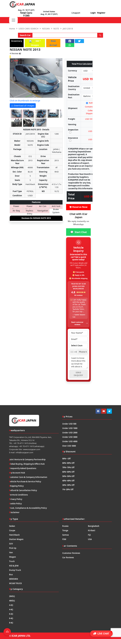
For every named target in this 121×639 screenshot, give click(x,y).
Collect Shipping (90, 112)
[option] (36, 78)
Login (93, 12)
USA (90, 539)
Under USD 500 (69, 423)
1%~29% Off (67, 489)
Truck (12, 561)
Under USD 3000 (69, 437)
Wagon (12, 557)
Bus (11, 574)
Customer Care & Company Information (28, 477)
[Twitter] (109, 411)
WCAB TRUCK (15, 583)
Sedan (12, 526)
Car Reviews (68, 557)
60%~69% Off (68, 472)
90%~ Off (66, 458)
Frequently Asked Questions (22, 468)
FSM (64, 539)
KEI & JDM (13, 565)
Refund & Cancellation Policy (23, 490)
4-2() (11, 605)
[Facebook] (98, 411)
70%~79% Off (68, 467)
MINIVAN (13, 579)
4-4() (11, 609)
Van (11, 552)
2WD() (12, 596)
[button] (101, 633)
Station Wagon (16, 539)
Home (12, 28)
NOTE (56, 28)
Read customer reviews (77, 323)
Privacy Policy (15, 499)
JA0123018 (68, 28)
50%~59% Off (68, 476)
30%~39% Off (68, 485)
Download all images (23, 105)
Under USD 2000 (69, 432)
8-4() (11, 622)
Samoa (65, 535)
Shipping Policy (16, 486)
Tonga (65, 530)
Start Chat (78, 232)
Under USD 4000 (69, 441)
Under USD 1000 (69, 428)
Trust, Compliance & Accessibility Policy (28, 508)
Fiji (89, 535)
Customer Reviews (71, 553)
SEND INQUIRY (78, 374)
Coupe (12, 530)
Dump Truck (15, 570)
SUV (11, 543)
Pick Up (12, 548)
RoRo (91, 103)
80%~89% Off (68, 463)
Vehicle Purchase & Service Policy (25, 481)
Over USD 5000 (69, 446)
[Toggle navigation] (13, 20)
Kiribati (91, 530)
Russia (65, 526)
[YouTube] (103, 411)
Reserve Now (80, 207)
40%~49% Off (68, 480)
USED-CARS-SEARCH (28, 28)
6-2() (11, 614)
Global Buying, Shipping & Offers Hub (27, 464)
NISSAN (46, 28)
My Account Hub (17, 472)
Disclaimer (14, 512)
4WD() (12, 600)
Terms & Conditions (18, 494)
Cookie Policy (15, 503)
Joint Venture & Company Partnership (27, 459)
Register (101, 12)
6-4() (11, 618)
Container (89, 106)
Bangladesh (93, 526)
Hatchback (14, 535)
